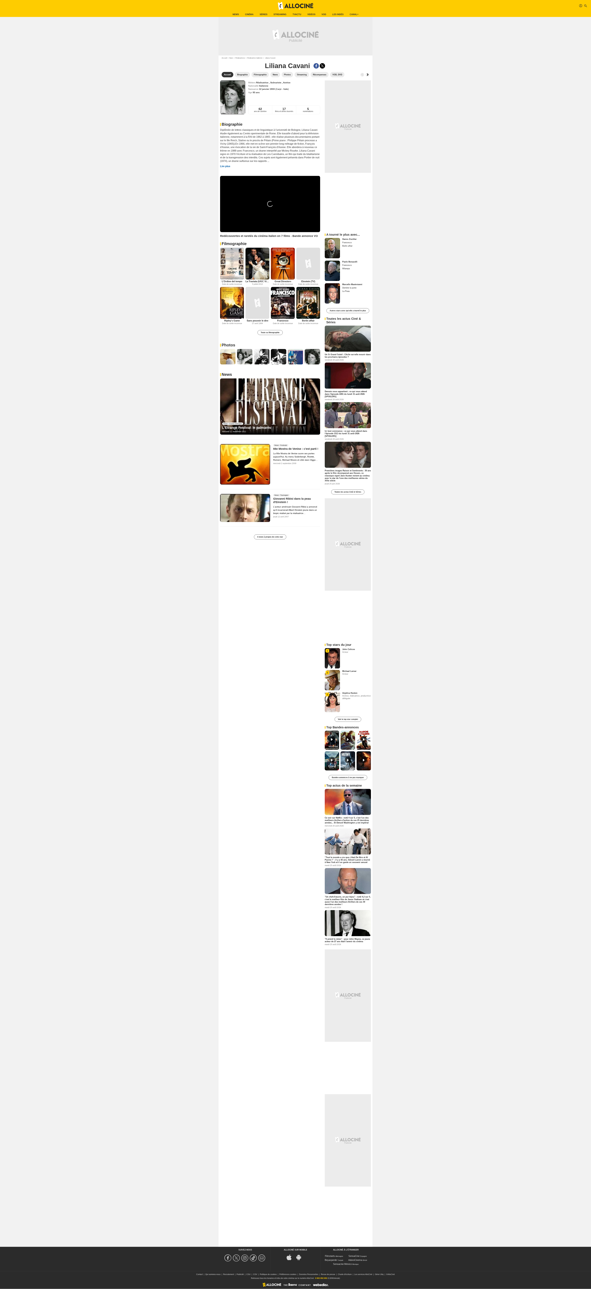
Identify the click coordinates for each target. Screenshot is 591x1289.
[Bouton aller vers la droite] (367, 75)
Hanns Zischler (349, 239)
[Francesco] (283, 303)
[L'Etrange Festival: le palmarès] (270, 406)
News (236, 14)
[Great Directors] (283, 264)
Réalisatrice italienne (254, 58)
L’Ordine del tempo (232, 281)
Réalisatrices (240, 58)
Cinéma (249, 14)
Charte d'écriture (345, 1274)
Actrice (286, 82)
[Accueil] (295, 6)
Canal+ (354, 14)
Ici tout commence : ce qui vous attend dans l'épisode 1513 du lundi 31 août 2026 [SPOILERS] (346, 433)
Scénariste (276, 82)
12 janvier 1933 (267, 89)
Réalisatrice (262, 82)
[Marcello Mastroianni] (332, 293)
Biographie (232, 124)
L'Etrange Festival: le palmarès (246, 428)
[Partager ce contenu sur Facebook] (316, 66)
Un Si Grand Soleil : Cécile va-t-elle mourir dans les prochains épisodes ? (348, 355)
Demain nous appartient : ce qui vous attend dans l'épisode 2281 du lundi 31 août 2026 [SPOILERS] (346, 394)
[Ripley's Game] (232, 303)
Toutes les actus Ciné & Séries (347, 492)
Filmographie (234, 243)
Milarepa (346, 268)
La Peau (346, 291)
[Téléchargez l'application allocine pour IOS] (290, 1257)
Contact (199, 1274)
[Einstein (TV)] (308, 264)
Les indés (338, 14)
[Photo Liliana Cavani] (227, 356)
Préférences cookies (287, 1274)
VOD (324, 14)
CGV (255, 1274)
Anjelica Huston (349, 693)
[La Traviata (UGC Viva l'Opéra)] (257, 264)
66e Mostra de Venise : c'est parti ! (295, 449)
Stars (231, 58)
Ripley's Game (232, 320)
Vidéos (311, 14)
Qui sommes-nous (213, 1274)
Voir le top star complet (348, 719)
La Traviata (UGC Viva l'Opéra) (257, 281)
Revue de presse (328, 1274)
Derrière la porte (349, 288)
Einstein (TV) (308, 281)
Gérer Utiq (379, 1274)
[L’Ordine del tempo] (232, 264)
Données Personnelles (308, 1274)
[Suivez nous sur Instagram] (245, 1257)
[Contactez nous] (262, 1257)
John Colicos (348, 649)
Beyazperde (331, 1260)
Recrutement (228, 1274)
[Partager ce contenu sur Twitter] (322, 66)
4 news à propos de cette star (270, 537)
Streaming (279, 14)
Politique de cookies (268, 1274)
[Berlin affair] (308, 303)
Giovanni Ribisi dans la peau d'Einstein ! (292, 500)
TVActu (297, 14)
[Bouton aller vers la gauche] (362, 75)
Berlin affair (308, 320)
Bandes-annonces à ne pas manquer (348, 777)
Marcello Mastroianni (352, 284)
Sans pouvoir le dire (257, 320)
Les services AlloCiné (363, 1274)
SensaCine (354, 1256)
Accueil (224, 58)
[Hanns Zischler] (332, 248)
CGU (248, 1274)
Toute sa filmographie (270, 332)
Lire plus (225, 166)
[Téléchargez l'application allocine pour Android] (300, 1257)
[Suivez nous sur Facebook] (228, 1257)
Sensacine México (342, 1264)
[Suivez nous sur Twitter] (237, 1257)
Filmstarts (330, 1256)
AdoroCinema (355, 1260)
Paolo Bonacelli (349, 262)
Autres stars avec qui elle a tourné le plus (348, 311)
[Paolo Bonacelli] (332, 271)
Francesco (282, 320)
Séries (263, 14)
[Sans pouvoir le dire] (257, 303)
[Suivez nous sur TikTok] (254, 1257)
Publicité (240, 1274)
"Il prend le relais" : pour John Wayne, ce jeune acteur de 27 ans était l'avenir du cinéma (347, 940)
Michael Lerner (349, 671)
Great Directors (283, 281)
